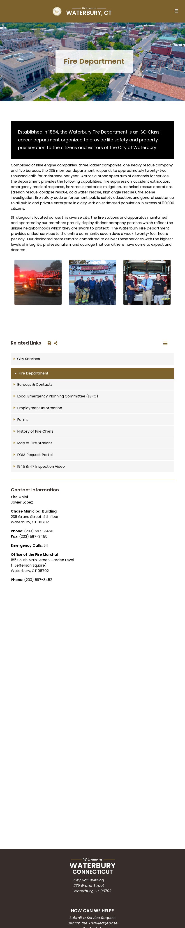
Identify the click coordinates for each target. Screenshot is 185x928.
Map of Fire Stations (34, 443)
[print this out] (48, 343)
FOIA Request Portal (35, 454)
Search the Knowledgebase (93, 923)
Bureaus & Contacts (35, 384)
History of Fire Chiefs (35, 431)
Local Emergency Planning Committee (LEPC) (57, 396)
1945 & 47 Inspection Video (41, 466)
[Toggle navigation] (177, 11)
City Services (28, 358)
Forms (22, 419)
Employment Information (39, 408)
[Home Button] (82, 11)
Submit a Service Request (92, 917)
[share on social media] (54, 343)
